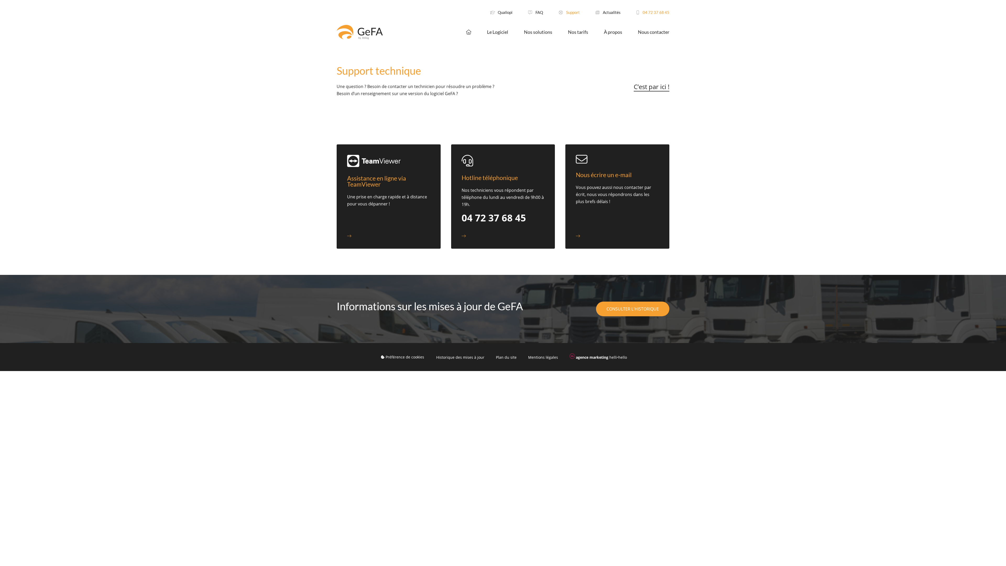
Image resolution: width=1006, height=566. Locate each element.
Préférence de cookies (404, 357)
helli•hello (601, 357)
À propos (613, 32)
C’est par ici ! (651, 86)
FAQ (539, 12)
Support (572, 12)
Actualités (611, 12)
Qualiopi (505, 12)
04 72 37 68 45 (655, 12)
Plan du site (506, 357)
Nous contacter (653, 32)
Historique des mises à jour (460, 357)
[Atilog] (360, 32)
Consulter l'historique (632, 309)
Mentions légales (543, 357)
